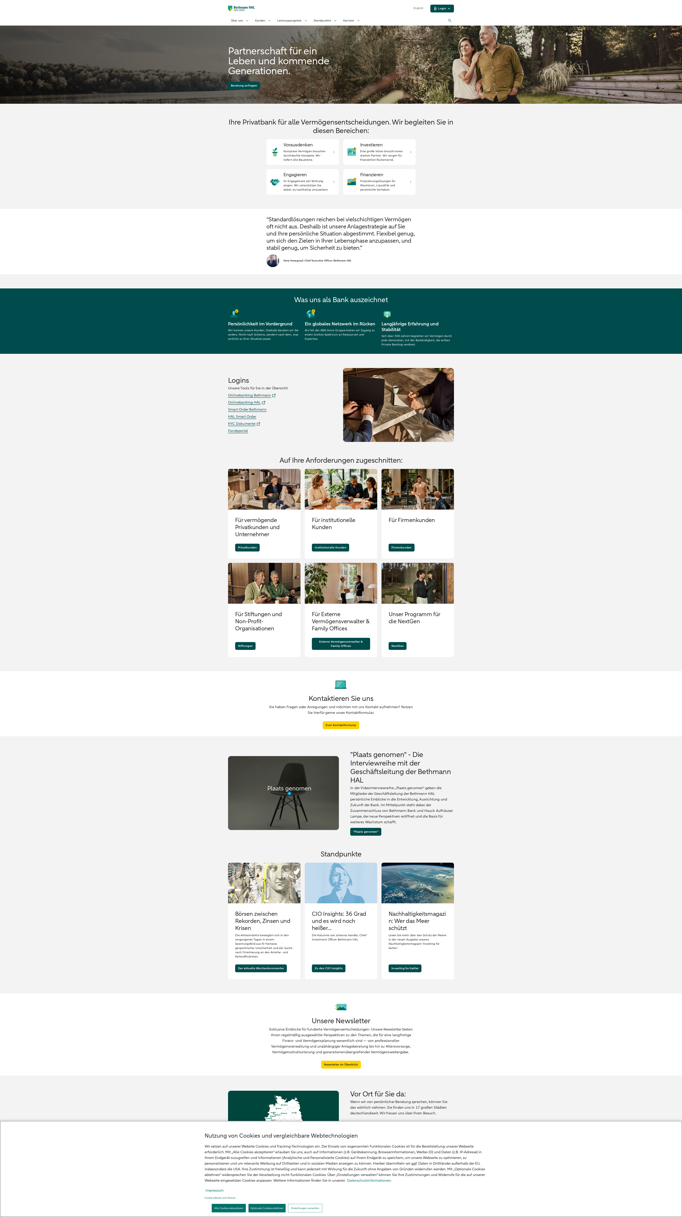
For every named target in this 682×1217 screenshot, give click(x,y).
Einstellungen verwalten (305, 1208)
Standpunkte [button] (322, 21)
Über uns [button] (237, 21)
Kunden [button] (260, 21)
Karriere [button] (348, 21)
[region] (341, 1169)
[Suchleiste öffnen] (450, 21)
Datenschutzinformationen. (369, 1180)
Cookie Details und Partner (220, 1198)
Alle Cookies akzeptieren (228, 1208)
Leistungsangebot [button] (289, 21)
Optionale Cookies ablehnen (267, 1208)
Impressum (214, 1190)
